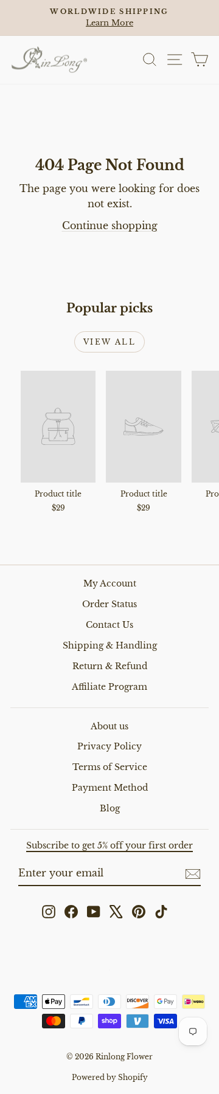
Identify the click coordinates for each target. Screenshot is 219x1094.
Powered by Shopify (110, 1077)
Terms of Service (109, 767)
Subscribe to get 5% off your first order (109, 845)
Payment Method (110, 787)
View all (109, 341)
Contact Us (109, 624)
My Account (109, 583)
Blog (110, 808)
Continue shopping (110, 225)
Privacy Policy (109, 746)
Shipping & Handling (110, 645)
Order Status (109, 604)
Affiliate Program (109, 686)
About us (109, 726)
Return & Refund (109, 666)
